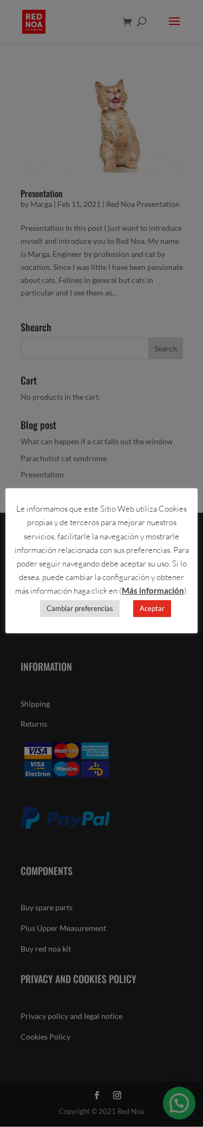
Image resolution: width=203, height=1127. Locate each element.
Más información (153, 590)
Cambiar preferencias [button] (80, 608)
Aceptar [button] (152, 608)
